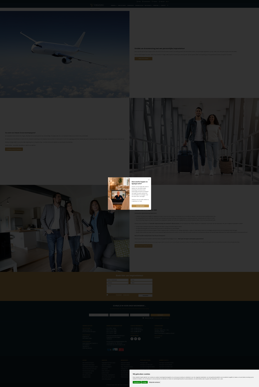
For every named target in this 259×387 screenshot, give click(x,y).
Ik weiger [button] (144, 382)
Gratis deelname (140, 206)
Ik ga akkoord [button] (137, 382)
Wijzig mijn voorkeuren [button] (154, 382)
